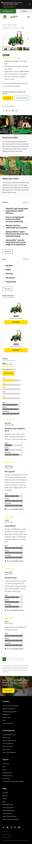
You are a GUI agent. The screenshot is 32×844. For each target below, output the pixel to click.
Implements (5, 714)
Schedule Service (7, 772)
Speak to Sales (8, 690)
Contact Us (5, 764)
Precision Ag (6, 778)
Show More (7, 251)
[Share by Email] (13, 111)
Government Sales (7, 723)
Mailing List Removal (7, 837)
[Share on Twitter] (7, 111)
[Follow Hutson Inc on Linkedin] (15, 827)
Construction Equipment (9, 711)
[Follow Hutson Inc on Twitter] (7, 827)
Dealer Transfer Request (9, 816)
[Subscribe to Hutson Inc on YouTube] (19, 827)
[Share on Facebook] (3, 111)
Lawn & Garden (12, 25)
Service (4, 769)
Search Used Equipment (9, 752)
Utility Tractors (6, 737)
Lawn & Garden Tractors (9, 740)
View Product (16, 322)
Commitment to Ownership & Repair (12, 781)
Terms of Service (6, 834)
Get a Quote (7, 98)
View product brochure (8, 106)
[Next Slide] (28, 39)
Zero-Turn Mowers (7, 743)
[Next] (22, 659)
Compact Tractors (7, 28)
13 (18, 659)
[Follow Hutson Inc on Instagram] (11, 827)
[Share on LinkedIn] (10, 111)
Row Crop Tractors (7, 746)
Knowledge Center (7, 804)
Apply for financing (21, 98)
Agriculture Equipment (9, 708)
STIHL (4, 720)
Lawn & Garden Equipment (10, 706)
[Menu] (28, 17)
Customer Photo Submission (10, 819)
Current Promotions (8, 807)
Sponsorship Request (8, 810)
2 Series (16, 28)
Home (4, 25)
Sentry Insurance (7, 775)
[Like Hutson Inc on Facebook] (3, 827)
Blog (3, 801)
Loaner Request (7, 813)
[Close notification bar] (29, 4)
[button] (5, 49)
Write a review (8, 373)
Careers (4, 798)
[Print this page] (16, 111)
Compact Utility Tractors (9, 735)
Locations (5, 793)
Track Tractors (6, 749)
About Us (5, 796)
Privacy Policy (5, 831)
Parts (3, 767)
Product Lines (6, 717)
